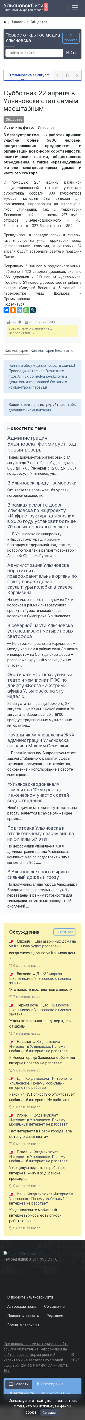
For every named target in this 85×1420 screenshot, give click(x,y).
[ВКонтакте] (6, 310)
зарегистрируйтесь (48, 404)
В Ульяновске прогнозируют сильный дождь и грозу (38, 874)
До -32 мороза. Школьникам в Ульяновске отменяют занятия (41, 978)
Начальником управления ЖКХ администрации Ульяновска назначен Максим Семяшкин (41, 740)
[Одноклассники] (13, 310)
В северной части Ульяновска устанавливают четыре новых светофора (40, 631)
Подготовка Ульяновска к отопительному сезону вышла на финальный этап (40, 833)
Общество (14, 119)
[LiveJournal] (33, 310)
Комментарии (16, 350)
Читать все (64, 932)
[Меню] (74, 7)
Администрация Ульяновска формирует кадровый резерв (41, 444)
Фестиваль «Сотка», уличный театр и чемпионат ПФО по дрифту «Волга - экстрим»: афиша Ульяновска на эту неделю (39, 685)
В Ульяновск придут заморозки (41, 483)
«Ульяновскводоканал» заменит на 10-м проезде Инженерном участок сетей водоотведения (38, 792)
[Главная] (5, 22)
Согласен (50, 1413)
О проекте (70, 37)
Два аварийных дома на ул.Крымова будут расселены (42, 944)
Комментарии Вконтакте (51, 350)
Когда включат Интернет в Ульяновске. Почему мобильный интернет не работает (38, 1046)
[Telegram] (19, 310)
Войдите (15, 404)
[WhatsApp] (26, 310)
